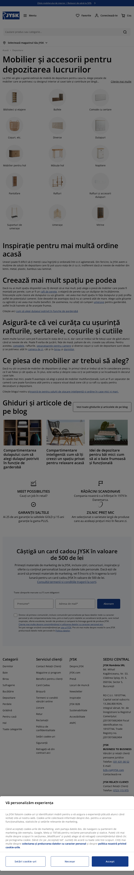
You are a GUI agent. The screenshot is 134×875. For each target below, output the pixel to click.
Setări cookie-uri (25, 861)
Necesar (70, 861)
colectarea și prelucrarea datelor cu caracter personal (54, 843)
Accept (110, 861)
